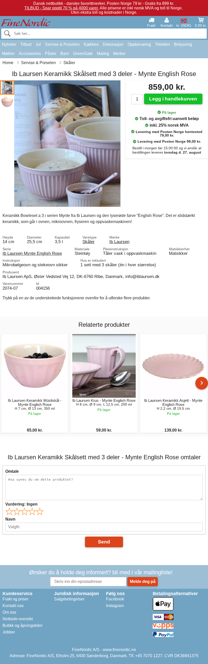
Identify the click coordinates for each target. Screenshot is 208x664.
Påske (50, 53)
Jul (38, 44)
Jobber (9, 632)
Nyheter (9, 44)
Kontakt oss (13, 605)
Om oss (9, 612)
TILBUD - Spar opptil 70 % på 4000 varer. (61, 8)
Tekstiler (162, 44)
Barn (64, 53)
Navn (10, 519)
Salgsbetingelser (69, 599)
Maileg (103, 53)
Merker (119, 53)
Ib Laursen (119, 241)
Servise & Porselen (62, 44)
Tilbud (25, 44)
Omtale (12, 471)
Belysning (183, 44)
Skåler (88, 241)
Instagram (115, 605)
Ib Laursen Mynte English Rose (32, 253)
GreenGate (83, 53)
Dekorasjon (113, 44)
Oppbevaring (139, 44)
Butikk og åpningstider (23, 625)
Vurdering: (21, 504)
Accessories (30, 53)
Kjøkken (91, 44)
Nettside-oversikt (18, 619)
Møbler (8, 53)
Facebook (115, 599)
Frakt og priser (15, 599)
